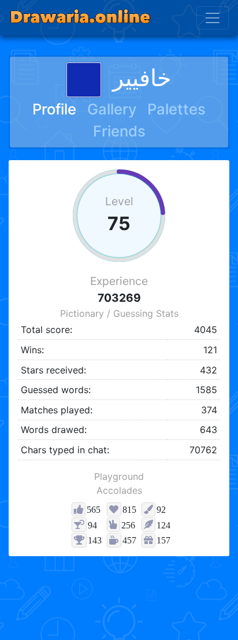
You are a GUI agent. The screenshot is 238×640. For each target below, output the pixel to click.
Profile (54, 109)
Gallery (112, 109)
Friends (119, 131)
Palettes (176, 109)
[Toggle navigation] (212, 17)
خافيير (142, 78)
